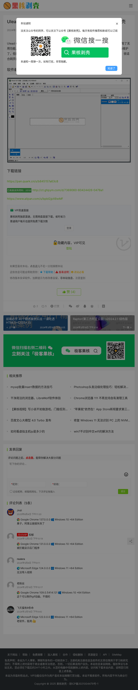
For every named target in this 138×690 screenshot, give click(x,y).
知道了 (111, 68)
